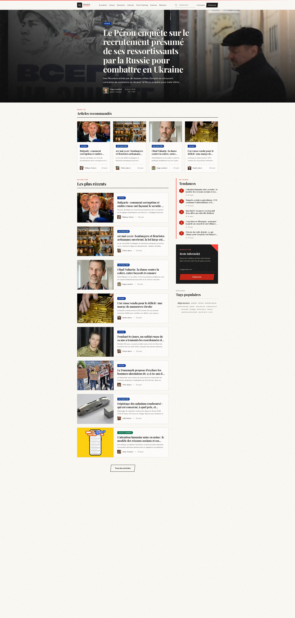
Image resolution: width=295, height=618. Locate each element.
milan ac (210, 309)
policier (194, 303)
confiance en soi (211, 306)
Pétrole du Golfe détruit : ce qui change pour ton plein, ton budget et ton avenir (201, 233)
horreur (201, 303)
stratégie (193, 309)
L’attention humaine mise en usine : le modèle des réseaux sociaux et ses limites (202, 190)
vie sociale (184, 309)
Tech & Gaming (142, 5)
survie (210, 312)
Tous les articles (123, 468)
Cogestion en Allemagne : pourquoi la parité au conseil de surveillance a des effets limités (201, 222)
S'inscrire (212, 5)
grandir (192, 306)
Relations (162, 5)
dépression (183, 303)
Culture (112, 5)
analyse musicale (182, 306)
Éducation (121, 5)
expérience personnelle (189, 312)
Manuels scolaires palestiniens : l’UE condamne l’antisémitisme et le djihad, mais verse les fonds (201, 201)
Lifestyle (130, 5)
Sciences (153, 5)
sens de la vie (200, 306)
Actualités (103, 5)
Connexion (201, 5)
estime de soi (201, 309)
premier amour (210, 303)
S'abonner (197, 277)
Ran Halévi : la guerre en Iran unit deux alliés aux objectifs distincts (200, 212)
